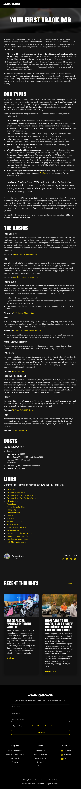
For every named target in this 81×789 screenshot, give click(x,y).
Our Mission (40, 750)
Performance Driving (15, 750)
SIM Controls (15, 758)
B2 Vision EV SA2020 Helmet (23, 410)
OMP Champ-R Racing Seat (23, 313)
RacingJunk (11, 504)
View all (71, 583)
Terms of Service (37, 726)
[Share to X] (71, 559)
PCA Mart (10, 518)
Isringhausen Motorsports (17, 539)
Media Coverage (40, 758)
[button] (75, 4)
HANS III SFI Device (19, 430)
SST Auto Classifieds (15, 521)
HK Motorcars (12, 501)
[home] (11, 4)
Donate (40, 766)
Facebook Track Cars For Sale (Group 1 (22, 495)
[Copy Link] (62, 559)
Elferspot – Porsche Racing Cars (19, 533)
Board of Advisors (40, 754)
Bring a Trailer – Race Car (17, 527)
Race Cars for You (14, 513)
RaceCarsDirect (13, 524)
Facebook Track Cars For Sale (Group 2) (22, 498)
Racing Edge (12, 510)
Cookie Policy (53, 780)
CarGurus (11, 489)
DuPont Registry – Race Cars (18, 536)
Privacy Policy (49, 726)
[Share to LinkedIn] (67, 559)
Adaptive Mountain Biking (15, 754)
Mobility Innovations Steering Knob (27, 277)
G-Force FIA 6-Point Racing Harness (27, 331)
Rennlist (10, 516)
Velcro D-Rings (18, 371)
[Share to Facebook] (75, 559)
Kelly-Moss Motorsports (16, 542)
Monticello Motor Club (16, 507)
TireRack (43, 173)
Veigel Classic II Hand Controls (25, 254)
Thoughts (15, 762)
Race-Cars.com (13, 530)
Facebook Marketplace (16, 492)
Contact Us (40, 762)
